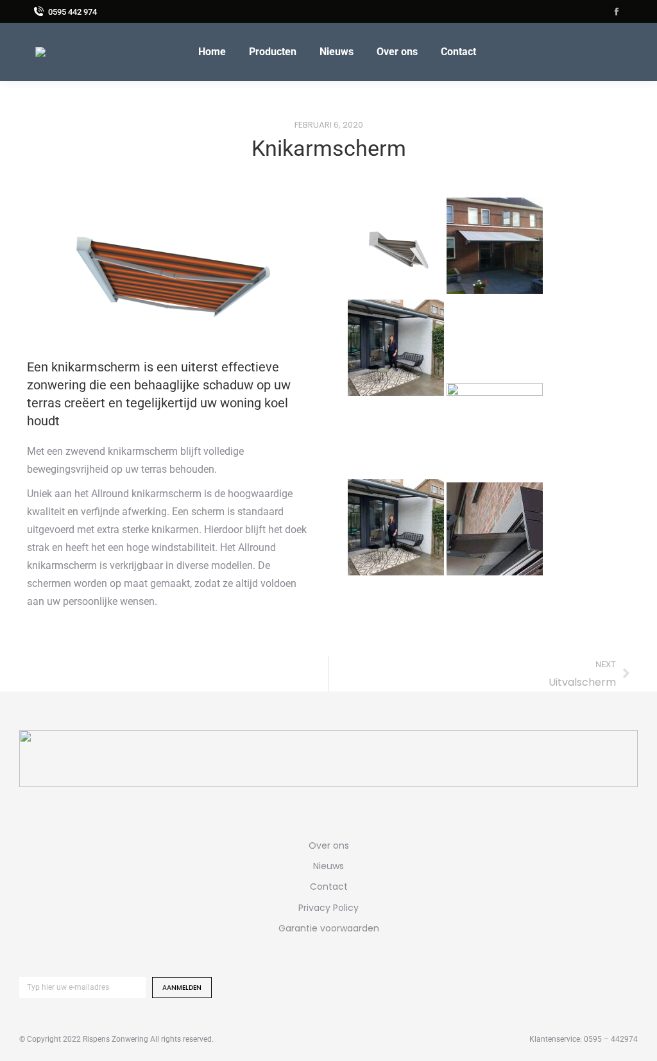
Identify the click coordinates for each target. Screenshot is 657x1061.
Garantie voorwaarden (328, 928)
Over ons (329, 845)
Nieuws (328, 866)
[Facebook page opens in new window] (616, 11)
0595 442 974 (72, 12)
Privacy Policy (328, 907)
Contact (329, 886)
